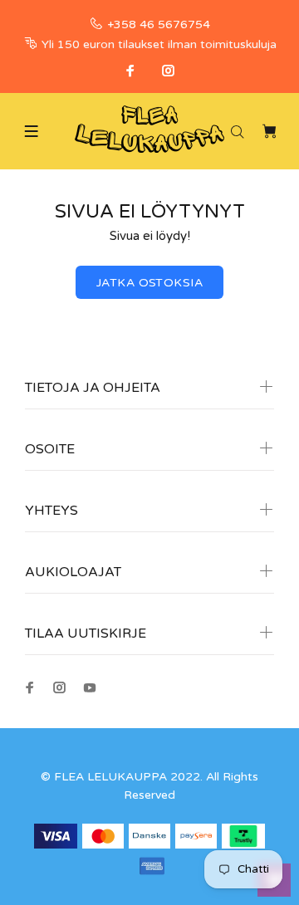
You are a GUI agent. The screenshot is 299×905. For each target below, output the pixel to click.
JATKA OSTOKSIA (149, 283)
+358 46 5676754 (158, 24)
